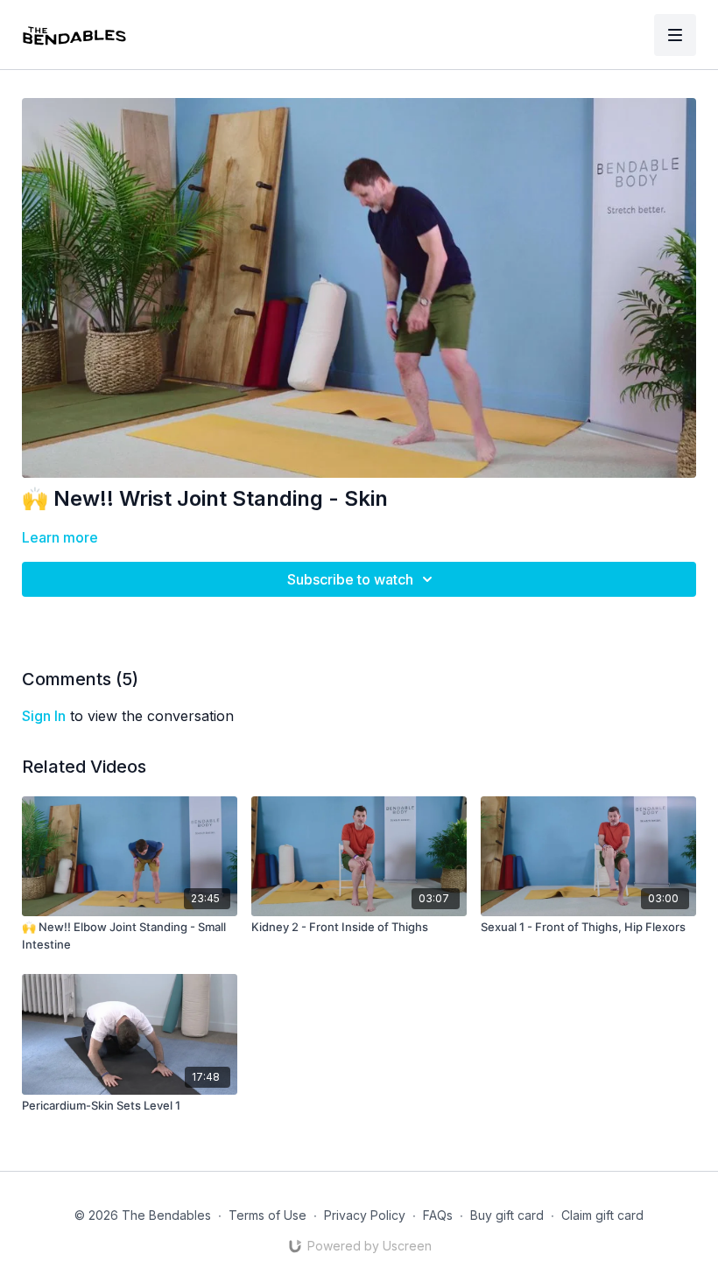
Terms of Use (267, 1215)
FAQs (438, 1215)
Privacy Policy (364, 1215)
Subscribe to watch (350, 579)
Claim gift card (602, 1215)
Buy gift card (507, 1215)
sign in (44, 716)
